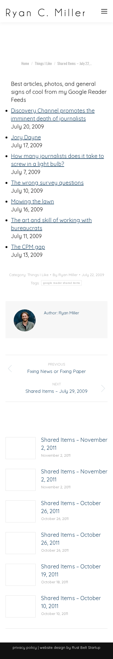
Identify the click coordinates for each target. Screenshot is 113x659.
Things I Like (38, 275)
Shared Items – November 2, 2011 (74, 443)
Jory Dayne (26, 137)
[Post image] (20, 448)
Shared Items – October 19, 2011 (71, 570)
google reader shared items (61, 282)
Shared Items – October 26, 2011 (71, 507)
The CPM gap (28, 246)
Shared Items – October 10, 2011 (71, 602)
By (65, 275)
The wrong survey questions (47, 182)
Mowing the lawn (32, 201)
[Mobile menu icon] (104, 11)
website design (52, 647)
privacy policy (25, 647)
